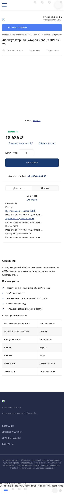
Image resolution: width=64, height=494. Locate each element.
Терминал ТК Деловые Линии (19, 218)
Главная (5, 35)
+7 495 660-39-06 (52, 17)
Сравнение (34, 50)
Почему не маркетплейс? (20, 143)
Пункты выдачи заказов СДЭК (20, 211)
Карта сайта (31, 413)
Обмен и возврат (47, 143)
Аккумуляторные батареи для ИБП (26, 35)
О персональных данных (12, 413)
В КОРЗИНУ (32, 162)
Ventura (47, 35)
